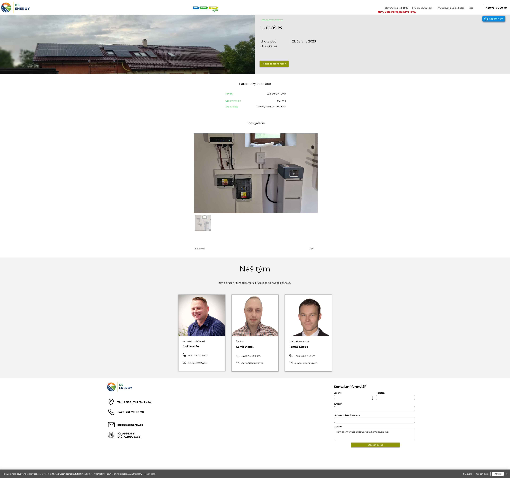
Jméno (338, 393)
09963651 (128, 433)
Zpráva (338, 426)
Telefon (381, 393)
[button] (493, 19)
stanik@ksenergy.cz (252, 363)
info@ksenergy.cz (197, 362)
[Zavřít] (506, 474)
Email (337, 404)
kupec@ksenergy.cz (306, 363)
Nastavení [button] (467, 473)
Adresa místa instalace (347, 415)
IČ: (119, 433)
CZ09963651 (133, 436)
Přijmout (497, 473)
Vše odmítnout (482, 473)
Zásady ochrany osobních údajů (141, 473)
